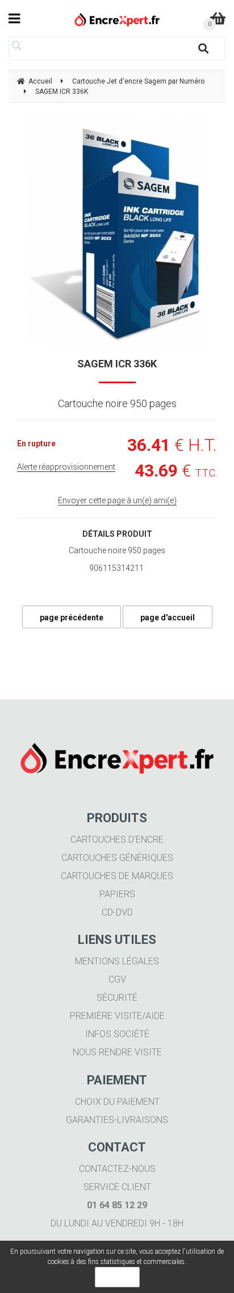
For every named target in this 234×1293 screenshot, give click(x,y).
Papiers (117, 894)
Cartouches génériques (117, 857)
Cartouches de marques (117, 876)
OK (117, 1277)
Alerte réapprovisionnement (66, 466)
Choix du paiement (117, 1101)
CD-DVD (117, 912)
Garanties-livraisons (117, 1119)
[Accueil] (117, 19)
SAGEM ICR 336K (117, 364)
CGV (117, 979)
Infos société (117, 1034)
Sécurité (117, 997)
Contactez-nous (117, 1168)
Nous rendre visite (117, 1052)
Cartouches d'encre (117, 839)
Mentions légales (117, 961)
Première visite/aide (117, 1015)
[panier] (217, 18)
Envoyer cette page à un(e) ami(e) (117, 500)
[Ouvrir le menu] (14, 18)
